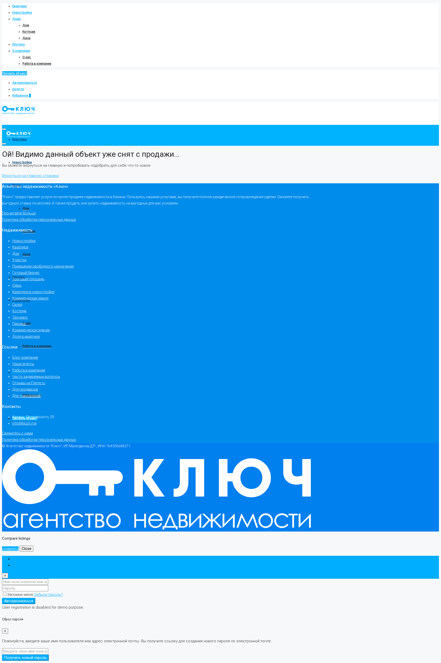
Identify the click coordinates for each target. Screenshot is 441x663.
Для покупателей (26, 396)
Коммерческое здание (31, 330)
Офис (17, 285)
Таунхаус (20, 317)
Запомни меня (20, 594)
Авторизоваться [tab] (27, 559)
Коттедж (28, 31)
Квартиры (19, 6)
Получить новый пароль (25, 657)
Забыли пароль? (48, 594)
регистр (18, 89)
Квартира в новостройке (33, 292)
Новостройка (23, 241)
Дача (26, 38)
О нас (26, 57)
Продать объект (14, 73)
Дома (16, 19)
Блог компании (25, 357)
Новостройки (22, 12)
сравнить (10, 548)
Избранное (21, 95)
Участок (19, 260)
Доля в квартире (26, 336)
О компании (21, 51)
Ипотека (18, 44)
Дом (25, 25)
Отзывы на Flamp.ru (28, 383)
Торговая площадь (28, 279)
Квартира (20, 247)
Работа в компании (36, 63)
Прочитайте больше (19, 213)
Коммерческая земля (30, 298)
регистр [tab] (19, 565)
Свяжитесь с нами (17, 433)
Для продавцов (25, 389)
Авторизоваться (24, 83)
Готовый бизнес (26, 273)
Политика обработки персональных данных (39, 220)
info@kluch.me (24, 423)
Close (26, 548)
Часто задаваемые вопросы (36, 377)
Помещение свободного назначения (43, 266)
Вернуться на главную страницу (30, 175)
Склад (17, 305)
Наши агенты (23, 364)
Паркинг (19, 324)
